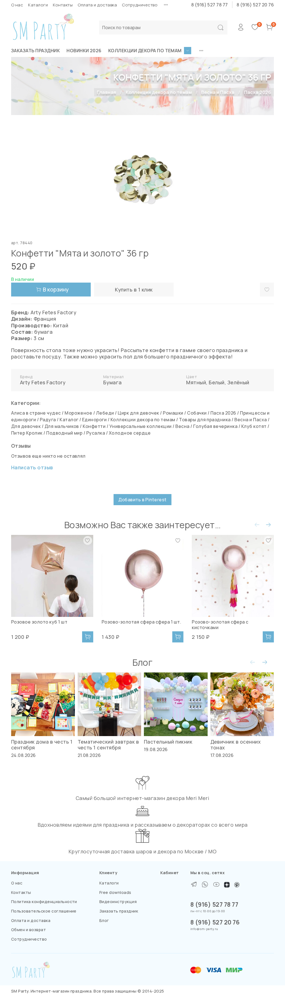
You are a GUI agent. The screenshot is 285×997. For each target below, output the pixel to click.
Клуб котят (254, 426)
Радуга (48, 420)
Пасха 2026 (257, 92)
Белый (216, 382)
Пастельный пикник (168, 741)
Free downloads (115, 892)
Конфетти (94, 426)
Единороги (94, 420)
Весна (182, 426)
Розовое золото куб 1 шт (39, 622)
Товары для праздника (205, 420)
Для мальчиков (62, 426)
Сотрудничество (140, 5)
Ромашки (173, 413)
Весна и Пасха (217, 92)
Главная (106, 92)
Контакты (63, 5)
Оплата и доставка (97, 5)
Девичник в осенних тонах (235, 744)
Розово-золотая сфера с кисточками (220, 624)
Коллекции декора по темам (145, 51)
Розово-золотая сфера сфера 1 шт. (141, 622)
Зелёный (238, 382)
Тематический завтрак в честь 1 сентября (108, 744)
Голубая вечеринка (215, 426)
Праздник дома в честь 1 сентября (41, 744)
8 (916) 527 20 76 (255, 5)
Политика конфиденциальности (44, 901)
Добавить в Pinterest (142, 500)
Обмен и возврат (28, 929)
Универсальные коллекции (140, 426)
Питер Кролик (27, 433)
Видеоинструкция (118, 901)
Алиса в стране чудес (36, 413)
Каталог (69, 420)
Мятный (196, 382)
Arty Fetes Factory (43, 382)
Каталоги (38, 5)
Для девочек (26, 426)
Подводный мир (64, 433)
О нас (17, 5)
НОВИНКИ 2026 (84, 51)
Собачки (197, 413)
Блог (104, 920)
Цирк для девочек (138, 413)
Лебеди (105, 413)
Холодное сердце (130, 433)
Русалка (95, 433)
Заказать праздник (35, 51)
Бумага (112, 382)
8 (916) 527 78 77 (209, 5)
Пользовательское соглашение (44, 911)
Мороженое (78, 413)
